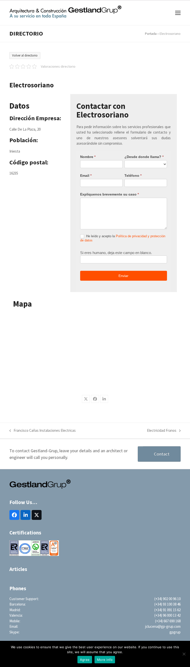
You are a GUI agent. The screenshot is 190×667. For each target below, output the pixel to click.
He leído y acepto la (122, 238)
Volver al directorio (25, 55)
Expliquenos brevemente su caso (109, 194)
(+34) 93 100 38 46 (167, 604)
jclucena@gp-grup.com (163, 626)
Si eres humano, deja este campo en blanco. (116, 253)
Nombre (87, 157)
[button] (178, 13)
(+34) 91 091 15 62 (167, 610)
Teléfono (133, 175)
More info (105, 660)
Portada (151, 33)
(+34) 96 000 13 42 (167, 615)
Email (86, 175)
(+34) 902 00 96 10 (167, 598)
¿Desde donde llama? (144, 157)
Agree (85, 660)
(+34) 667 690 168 (168, 621)
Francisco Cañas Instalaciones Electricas (42, 430)
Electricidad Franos (161, 430)
